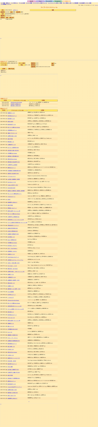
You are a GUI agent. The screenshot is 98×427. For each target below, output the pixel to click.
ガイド (8, 3)
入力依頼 (22, 3)
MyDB (31, 1)
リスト (14, 3)
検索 (3, 3)
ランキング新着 (29, 3)
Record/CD (49, 1)
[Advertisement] (43, 49)
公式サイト (15, 10)
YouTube (85, 3)
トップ (6, 4)
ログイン (96, 5)
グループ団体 (67, 3)
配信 (75, 3)
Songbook (58, 1)
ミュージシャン (55, 3)
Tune (40, 1)
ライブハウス (40, 3)
